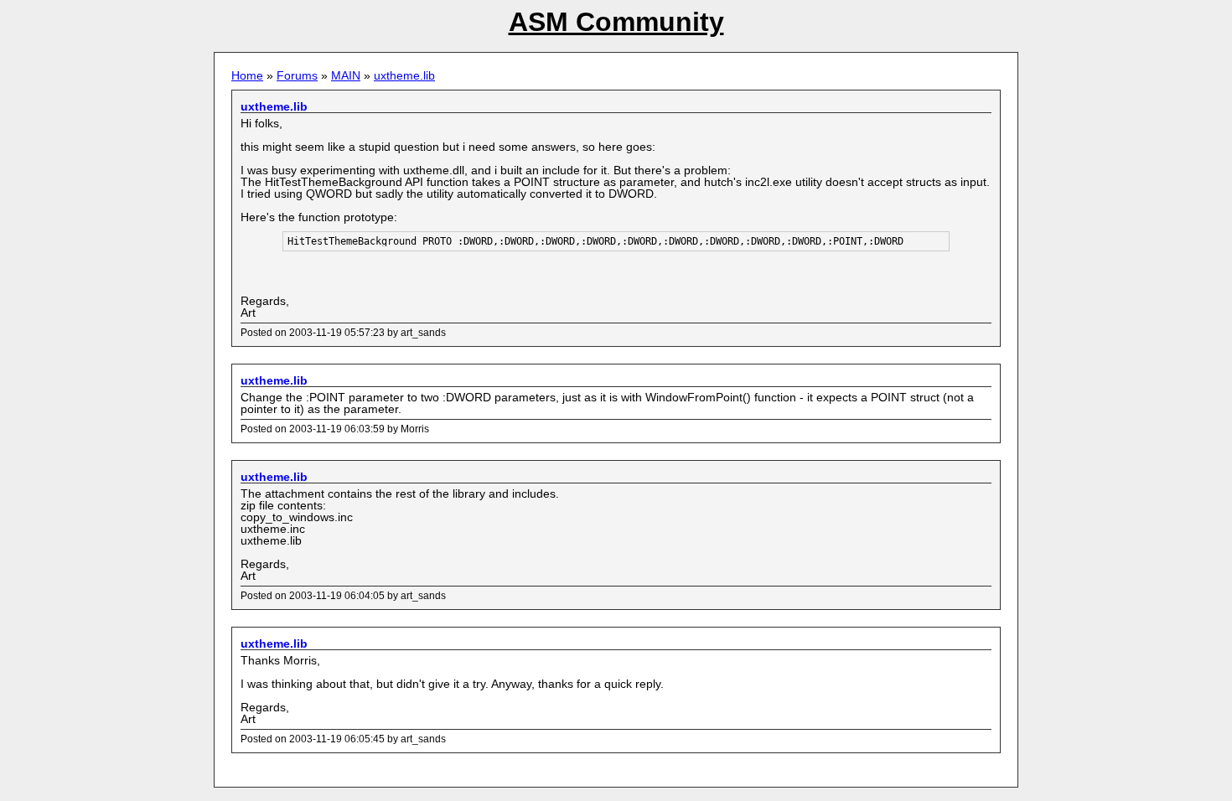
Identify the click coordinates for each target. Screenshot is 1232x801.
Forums (297, 75)
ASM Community (616, 22)
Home (247, 75)
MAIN (345, 75)
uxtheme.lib (404, 75)
